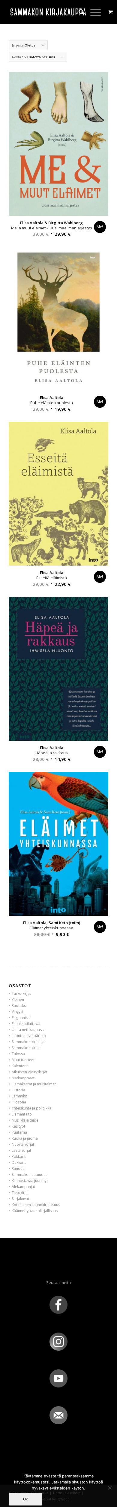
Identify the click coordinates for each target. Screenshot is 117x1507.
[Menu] (92, 12)
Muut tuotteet (23, 1059)
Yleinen (18, 999)
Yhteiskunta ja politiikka (31, 1108)
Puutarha (19, 1132)
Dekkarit (19, 1162)
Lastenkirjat (21, 1150)
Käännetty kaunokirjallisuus (35, 1210)
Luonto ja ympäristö (29, 1035)
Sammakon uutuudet (29, 1174)
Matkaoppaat (23, 1078)
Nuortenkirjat (23, 1144)
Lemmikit (19, 1096)
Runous (18, 1168)
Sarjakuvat (20, 1198)
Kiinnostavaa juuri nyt (30, 1180)
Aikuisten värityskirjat (29, 1071)
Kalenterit (20, 1065)
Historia (18, 1090)
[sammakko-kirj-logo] (48, 12)
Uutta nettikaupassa (29, 1029)
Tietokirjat (20, 1192)
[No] (109, 1488)
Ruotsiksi (19, 1005)
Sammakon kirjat (26, 1047)
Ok (25, 1499)
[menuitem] (78, 12)
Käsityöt (18, 1126)
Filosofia (19, 1102)
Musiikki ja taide (25, 1120)
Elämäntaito (22, 1114)
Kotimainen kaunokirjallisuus (36, 1204)
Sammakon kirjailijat (29, 1041)
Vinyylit (17, 1011)
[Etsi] (78, 12)
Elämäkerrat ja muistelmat (34, 1084)
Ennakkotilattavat (26, 1023)
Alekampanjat (23, 1186)
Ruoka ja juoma (25, 1138)
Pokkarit (19, 1156)
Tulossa (18, 1053)
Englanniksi (21, 1017)
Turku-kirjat (21, 993)
